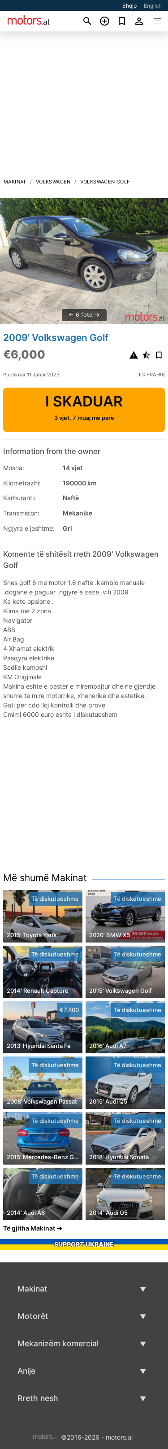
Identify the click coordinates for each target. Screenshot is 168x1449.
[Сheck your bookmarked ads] (122, 21)
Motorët (32, 1316)
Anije (26, 1370)
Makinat (15, 182)
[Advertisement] (84, 107)
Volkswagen (53, 182)
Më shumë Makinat (45, 877)
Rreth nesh (37, 1398)
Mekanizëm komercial (58, 1343)
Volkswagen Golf (105, 182)
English (153, 5)
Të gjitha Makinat (29, 1228)
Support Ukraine (84, 1244)
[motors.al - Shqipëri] (45, 1436)
